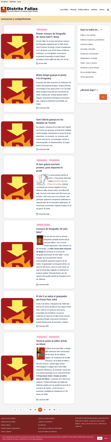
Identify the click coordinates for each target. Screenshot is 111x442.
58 (30, 409)
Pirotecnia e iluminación (89, 54)
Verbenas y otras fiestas (89, 68)
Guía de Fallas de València (47, 431)
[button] (15, 410)
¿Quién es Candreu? (45, 422)
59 (35, 409)
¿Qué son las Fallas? (8, 418)
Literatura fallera (42, 160)
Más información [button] (37, 439)
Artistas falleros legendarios (10, 428)
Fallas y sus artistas (88, 35)
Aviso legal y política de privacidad (50, 428)
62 (49, 409)
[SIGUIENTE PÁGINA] (60, 410)
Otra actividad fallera (88, 72)
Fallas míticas (5, 425)
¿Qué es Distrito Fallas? (46, 418)
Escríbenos (42, 425)
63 (54, 409)
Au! (103, 97)
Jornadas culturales (87, 49)
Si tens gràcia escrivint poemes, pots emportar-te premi (49, 167)
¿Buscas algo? (88, 90)
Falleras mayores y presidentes (92, 40)
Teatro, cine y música (88, 63)
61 (45, 409)
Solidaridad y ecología (43, 224)
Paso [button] (105, 438)
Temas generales (42, 29)
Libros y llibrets (6, 431)
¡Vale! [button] (99, 438)
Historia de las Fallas (8, 422)
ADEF (57, 181)
